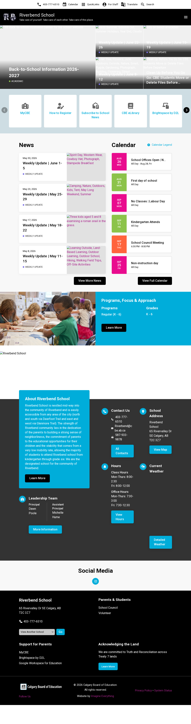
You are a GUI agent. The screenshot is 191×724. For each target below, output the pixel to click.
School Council (108, 607)
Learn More (114, 327)
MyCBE (24, 652)
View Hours (120, 517)
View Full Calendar (154, 280)
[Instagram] (95, 581)
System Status (163, 690)
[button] (187, 110)
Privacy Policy (143, 690)
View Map (160, 449)
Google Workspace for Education (40, 663)
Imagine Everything (102, 696)
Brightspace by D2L (32, 658)
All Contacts (122, 451)
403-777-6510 (121, 419)
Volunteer (104, 613)
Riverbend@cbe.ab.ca (123, 428)
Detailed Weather (159, 542)
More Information (45, 529)
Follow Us (25, 696)
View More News (89, 280)
